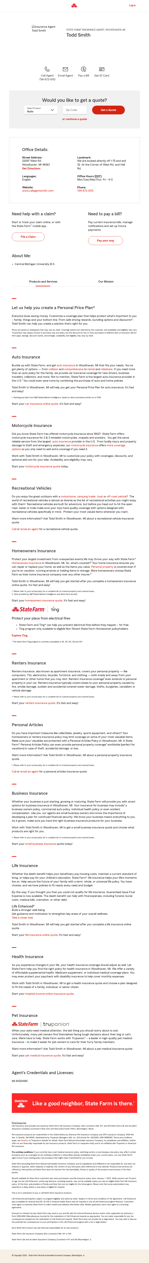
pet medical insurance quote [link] (43, 1055)
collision (53, 369)
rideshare (106, 369)
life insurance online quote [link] (41, 934)
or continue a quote (74, 119)
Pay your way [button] (105, 240)
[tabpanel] (74, 170)
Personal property (102, 566)
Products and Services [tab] (43, 281)
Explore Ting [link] (19, 635)
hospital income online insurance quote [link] (49, 993)
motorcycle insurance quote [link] (42, 466)
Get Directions (31, 168)
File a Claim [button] (28, 236)
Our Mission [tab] (106, 281)
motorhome (68, 496)
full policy (24, 1141)
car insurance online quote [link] (41, 403)
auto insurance (66, 365)
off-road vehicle (116, 496)
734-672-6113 (85, 190)
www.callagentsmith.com (38, 190)
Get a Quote (108, 110)
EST (97, 176)
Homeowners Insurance (26, 563)
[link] (65, 74)
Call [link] (14, 529)
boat (100, 496)
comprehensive (73, 369)
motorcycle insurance (84, 445)
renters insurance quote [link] (40, 703)
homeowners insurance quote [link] (43, 600)
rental (91, 369)
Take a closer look (22, 917)
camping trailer (86, 496)
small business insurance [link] (40, 843)
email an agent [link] (29, 529)
